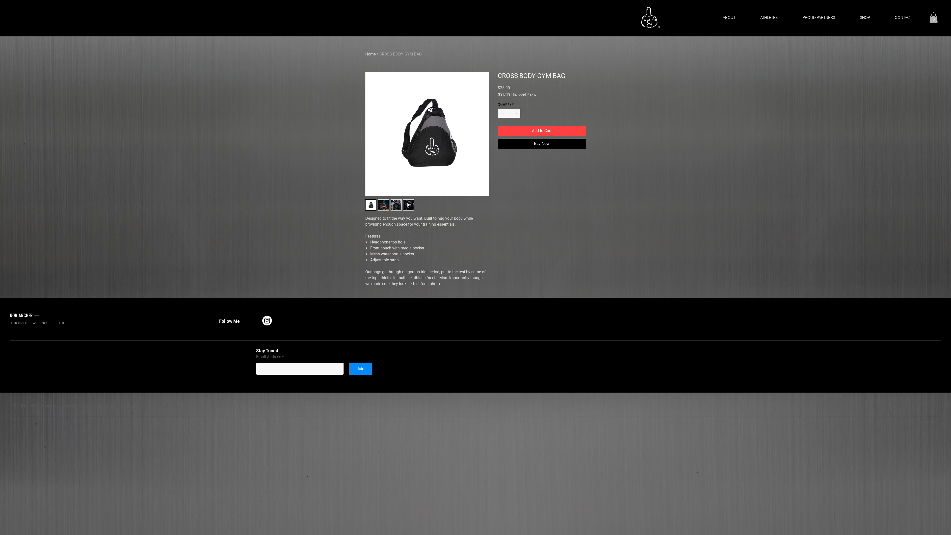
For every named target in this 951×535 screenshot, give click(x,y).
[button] (933, 17)
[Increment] (517, 113)
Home (370, 54)
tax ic (532, 94)
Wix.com (85, 405)
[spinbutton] (509, 113)
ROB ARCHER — (24, 315)
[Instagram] (267, 320)
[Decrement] (502, 113)
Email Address (268, 357)
